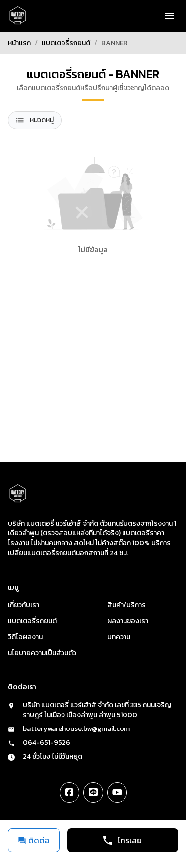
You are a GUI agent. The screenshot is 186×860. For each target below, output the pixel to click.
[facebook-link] (69, 792)
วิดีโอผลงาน (25, 637)
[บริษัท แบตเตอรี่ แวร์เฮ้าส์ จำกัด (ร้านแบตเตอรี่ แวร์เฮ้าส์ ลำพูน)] (18, 16)
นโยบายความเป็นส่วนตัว (42, 653)
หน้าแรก (19, 43)
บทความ (118, 637)
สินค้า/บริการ (126, 605)
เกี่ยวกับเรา (23, 605)
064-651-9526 (46, 743)
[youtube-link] (117, 792)
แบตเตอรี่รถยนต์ (66, 43)
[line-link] (93, 792)
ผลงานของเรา (127, 621)
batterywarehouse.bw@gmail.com (76, 729)
